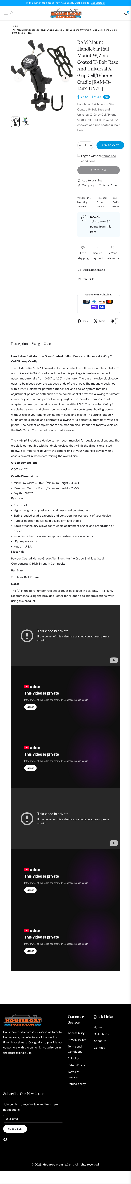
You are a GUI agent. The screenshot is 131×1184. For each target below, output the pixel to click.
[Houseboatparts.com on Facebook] (6, 1139)
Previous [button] (18, 77)
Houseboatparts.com (58, 1164)
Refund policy (77, 1084)
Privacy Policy (77, 1040)
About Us (100, 1041)
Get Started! (98, 2)
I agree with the (98, 158)
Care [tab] (47, 344)
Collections (101, 1034)
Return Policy (76, 1065)
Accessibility (76, 1033)
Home (15, 25)
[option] (42, 76)
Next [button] (65, 77)
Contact (99, 1048)
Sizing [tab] (36, 344)
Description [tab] (19, 344)
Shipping (73, 1058)
